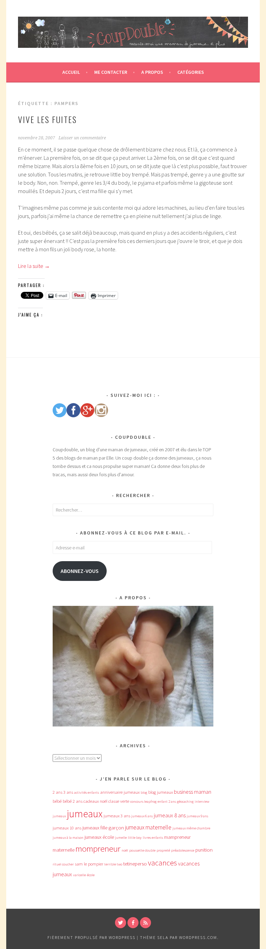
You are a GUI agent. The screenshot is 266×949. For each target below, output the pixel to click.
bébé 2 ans (72, 801)
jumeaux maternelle (148, 827)
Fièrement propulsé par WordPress (91, 937)
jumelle (121, 837)
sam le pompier (89, 864)
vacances (162, 863)
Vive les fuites (47, 119)
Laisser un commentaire (82, 138)
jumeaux (85, 813)
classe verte (118, 801)
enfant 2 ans (167, 801)
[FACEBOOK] (133, 922)
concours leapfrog (143, 801)
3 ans (68, 792)
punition (204, 850)
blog (144, 792)
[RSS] (145, 922)
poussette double (142, 850)
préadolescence (182, 850)
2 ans (57, 792)
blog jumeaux (160, 792)
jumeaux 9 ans (197, 816)
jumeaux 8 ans (170, 815)
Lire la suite (34, 265)
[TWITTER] (120, 922)
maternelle (63, 850)
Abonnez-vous (80, 571)
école (91, 875)
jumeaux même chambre (191, 828)
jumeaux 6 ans (142, 816)
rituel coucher (63, 864)
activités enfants (86, 792)
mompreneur (98, 848)
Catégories (190, 72)
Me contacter (110, 72)
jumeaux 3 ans (117, 816)
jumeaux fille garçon (103, 828)
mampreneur (177, 837)
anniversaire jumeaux (120, 792)
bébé (57, 801)
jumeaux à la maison (68, 837)
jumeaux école (99, 837)
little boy (135, 837)
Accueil (71, 72)
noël (125, 850)
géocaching (185, 801)
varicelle (79, 875)
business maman (192, 791)
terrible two (113, 864)
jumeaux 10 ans (67, 828)
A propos (152, 72)
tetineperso (135, 864)
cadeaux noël (95, 801)
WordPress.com (198, 937)
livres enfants (153, 837)
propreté (163, 850)
